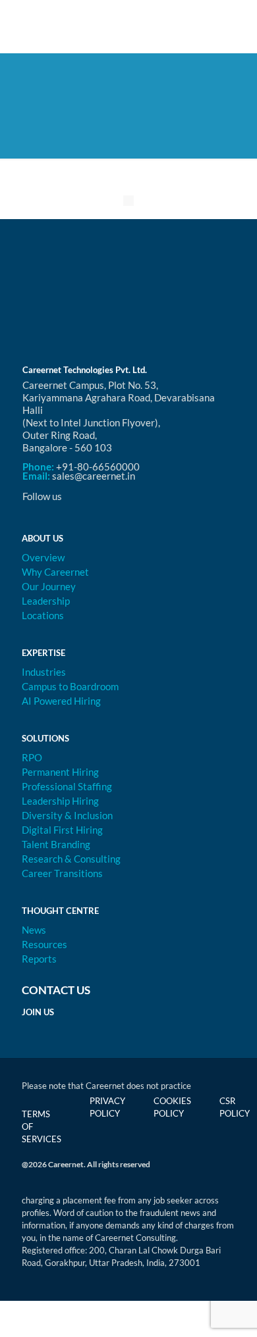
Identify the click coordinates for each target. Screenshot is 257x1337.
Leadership (46, 601)
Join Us (38, 1012)
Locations (43, 615)
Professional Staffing (67, 786)
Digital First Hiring (62, 830)
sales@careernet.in (93, 476)
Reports (39, 959)
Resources (44, 944)
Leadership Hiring (60, 801)
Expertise (43, 652)
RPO (32, 757)
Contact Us (56, 990)
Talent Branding (56, 844)
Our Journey (49, 586)
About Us (42, 538)
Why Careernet (55, 572)
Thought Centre (60, 910)
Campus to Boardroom (70, 686)
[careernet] (128, 26)
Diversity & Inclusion (67, 815)
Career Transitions (62, 873)
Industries (44, 672)
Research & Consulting (71, 859)
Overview (43, 557)
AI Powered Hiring (61, 701)
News (34, 930)
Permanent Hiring (60, 772)
